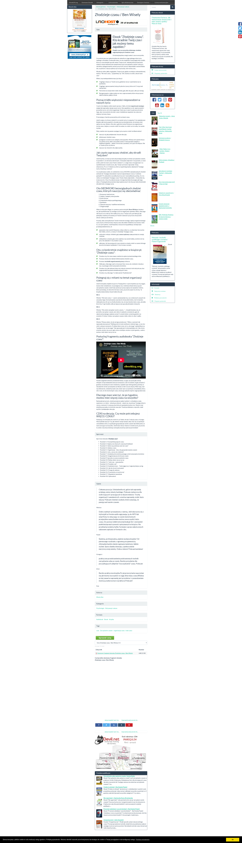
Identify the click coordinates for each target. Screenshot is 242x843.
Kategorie (100, 2)
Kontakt (156, 288)
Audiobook (99, 619)
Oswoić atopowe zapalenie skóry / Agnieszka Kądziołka (165, 206)
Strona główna (100, 7)
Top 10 (159, 113)
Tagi (97, 626)
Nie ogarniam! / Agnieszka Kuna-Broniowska (118, 798)
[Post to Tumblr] (121, 725)
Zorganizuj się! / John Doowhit (114, 820)
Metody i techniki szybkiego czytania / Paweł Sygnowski (160, 239)
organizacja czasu (119, 630)
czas (97, 630)
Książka (111, 619)
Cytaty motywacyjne (161, 2)
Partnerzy (157, 294)
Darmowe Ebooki (87, 2)
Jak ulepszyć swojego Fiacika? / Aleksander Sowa (165, 173)
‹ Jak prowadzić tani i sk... (111, 720)
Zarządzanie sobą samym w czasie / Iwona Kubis (119, 776)
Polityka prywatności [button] (143, 839)
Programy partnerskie (161, 73)
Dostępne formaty (143, 2)
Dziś (153, 113)
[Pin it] (129, 725)
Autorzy (99, 593)
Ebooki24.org (73, 2)
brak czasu (129, 630)
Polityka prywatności (160, 298)
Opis (98, 30)
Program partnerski (160, 301)
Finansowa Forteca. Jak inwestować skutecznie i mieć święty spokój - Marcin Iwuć (161, 20)
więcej (152, 225)
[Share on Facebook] (98, 725)
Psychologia (111, 7)
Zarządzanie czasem (106, 630)
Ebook (106, 619)
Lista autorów (113, 2)
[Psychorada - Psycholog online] (162, 86)
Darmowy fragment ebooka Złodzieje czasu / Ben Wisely (115, 653)
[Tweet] (106, 725)
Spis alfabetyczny (127, 2)
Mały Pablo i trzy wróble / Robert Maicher (165, 151)
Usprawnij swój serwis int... (129, 720)
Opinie (98, 484)
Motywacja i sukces (123, 7)
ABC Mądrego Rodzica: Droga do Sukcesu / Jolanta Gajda (166, 217)
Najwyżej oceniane (160, 291)
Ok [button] (233, 839)
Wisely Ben (99, 597)
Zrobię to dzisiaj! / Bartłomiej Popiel (115, 787)
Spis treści (99, 434)
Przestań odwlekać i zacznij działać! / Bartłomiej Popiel (122, 809)
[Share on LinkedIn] (114, 725)
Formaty (99, 615)
